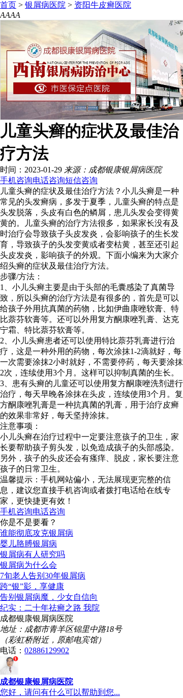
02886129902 (46, 650)
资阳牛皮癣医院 (102, 5)
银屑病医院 (45, 5)
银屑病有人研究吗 (32, 554)
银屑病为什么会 (28, 565)
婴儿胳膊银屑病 (28, 543)
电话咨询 (49, 180)
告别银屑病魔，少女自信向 (49, 597)
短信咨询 (81, 180)
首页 (8, 5)
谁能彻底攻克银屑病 (36, 533)
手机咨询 (16, 180)
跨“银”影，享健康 (32, 586)
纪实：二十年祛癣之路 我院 (50, 607)
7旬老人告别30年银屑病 (42, 575)
